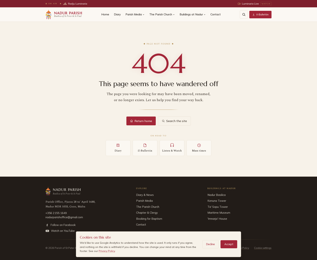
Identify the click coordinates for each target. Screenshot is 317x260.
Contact (215, 14)
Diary (117, 14)
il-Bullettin (262, 14)
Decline (210, 244)
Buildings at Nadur (191, 14)
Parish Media (133, 14)
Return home (143, 121)
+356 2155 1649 (56, 213)
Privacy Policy (107, 251)
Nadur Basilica (216, 195)
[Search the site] (244, 14)
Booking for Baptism (149, 218)
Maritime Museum (218, 212)
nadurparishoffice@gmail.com (64, 217)
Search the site (176, 121)
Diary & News (145, 195)
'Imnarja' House (217, 218)
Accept (228, 244)
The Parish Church (160, 14)
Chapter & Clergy (147, 212)
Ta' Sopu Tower (217, 207)
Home (105, 14)
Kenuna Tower (216, 200)
